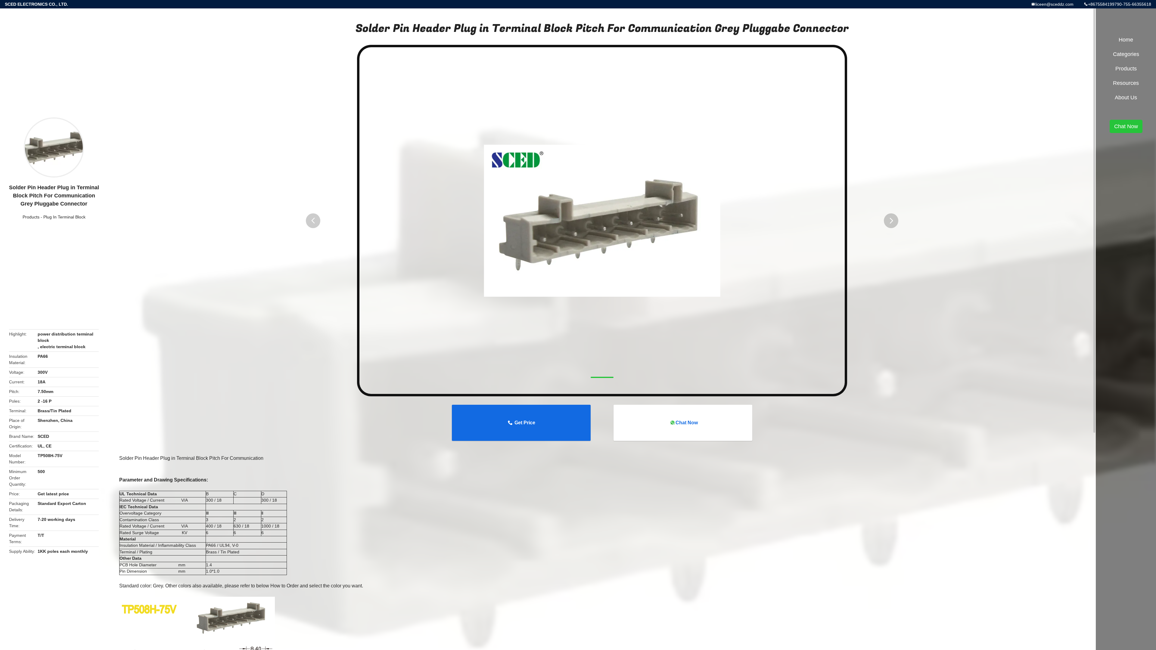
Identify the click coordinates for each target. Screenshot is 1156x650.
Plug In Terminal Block (64, 217)
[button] (313, 220)
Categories (1126, 54)
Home (1126, 40)
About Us (1126, 97)
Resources (1126, 83)
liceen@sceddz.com (1054, 4)
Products (31, 217)
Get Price (524, 422)
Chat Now (687, 422)
